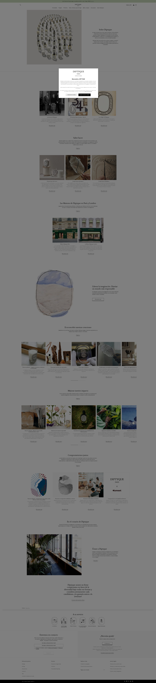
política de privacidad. (88, 91)
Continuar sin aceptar (78, 75)
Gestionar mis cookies (72, 94)
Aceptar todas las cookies (84, 94)
